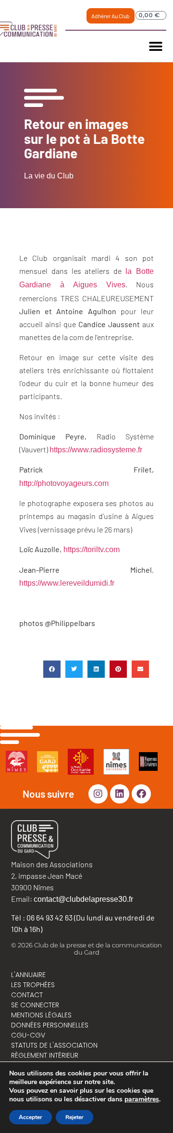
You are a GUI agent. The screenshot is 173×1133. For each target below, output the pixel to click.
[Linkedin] (119, 793)
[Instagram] (98, 793)
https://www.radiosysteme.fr (95, 450)
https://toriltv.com (91, 549)
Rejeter (74, 1117)
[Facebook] (141, 793)
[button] (155, 46)
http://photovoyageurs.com (65, 483)
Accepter (30, 1117)
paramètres (141, 1099)
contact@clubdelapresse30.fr (83, 899)
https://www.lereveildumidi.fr (66, 583)
